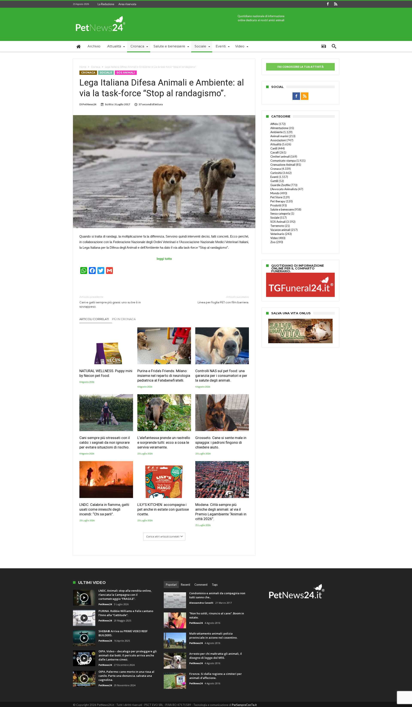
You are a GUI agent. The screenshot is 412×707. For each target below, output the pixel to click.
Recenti (185, 584)
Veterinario (277, 234)
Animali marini (279, 136)
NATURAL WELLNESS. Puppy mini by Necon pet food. (105, 373)
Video (274, 238)
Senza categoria (280, 213)
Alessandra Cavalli (201, 602)
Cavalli (274, 152)
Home (82, 66)
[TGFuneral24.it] (300, 273)
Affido (274, 124)
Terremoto (277, 225)
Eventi (274, 177)
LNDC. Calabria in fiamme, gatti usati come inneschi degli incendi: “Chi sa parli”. (104, 509)
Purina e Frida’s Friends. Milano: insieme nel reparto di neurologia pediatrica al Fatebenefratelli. (163, 375)
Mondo (275, 193)
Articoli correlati (94, 319)
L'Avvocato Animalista (283, 189)
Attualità (275, 144)
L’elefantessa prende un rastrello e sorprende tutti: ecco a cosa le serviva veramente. (163, 442)
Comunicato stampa (283, 160)
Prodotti (275, 205)
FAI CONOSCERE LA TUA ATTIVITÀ (300, 67)
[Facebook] (327, 4)
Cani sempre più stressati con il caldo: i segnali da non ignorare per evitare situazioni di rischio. (104, 442)
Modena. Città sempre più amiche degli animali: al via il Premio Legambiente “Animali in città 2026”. (220, 511)
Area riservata (127, 4)
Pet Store (276, 197)
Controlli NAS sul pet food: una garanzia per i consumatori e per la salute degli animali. (221, 375)
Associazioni (278, 140)
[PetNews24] (100, 14)
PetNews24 (89, 104)
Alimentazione (279, 128)
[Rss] (335, 4)
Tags (215, 584)
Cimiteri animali (280, 156)
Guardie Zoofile (280, 185)
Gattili (274, 181)
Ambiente (276, 132)
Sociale (106, 72)
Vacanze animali (280, 230)
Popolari (171, 584)
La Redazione (106, 4)
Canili (273, 148)
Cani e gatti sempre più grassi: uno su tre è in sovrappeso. (110, 301)
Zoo (273, 242)
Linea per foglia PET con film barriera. (223, 299)
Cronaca (95, 66)
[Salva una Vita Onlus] (300, 321)
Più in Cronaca (124, 319)
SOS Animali (126, 72)
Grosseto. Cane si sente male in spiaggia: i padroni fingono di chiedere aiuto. (220, 442)
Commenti (201, 584)
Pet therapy (277, 201)
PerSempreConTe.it (244, 705)
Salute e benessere (282, 209)
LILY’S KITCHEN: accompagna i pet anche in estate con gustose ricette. (163, 509)
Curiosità (276, 172)
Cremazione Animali (282, 164)
